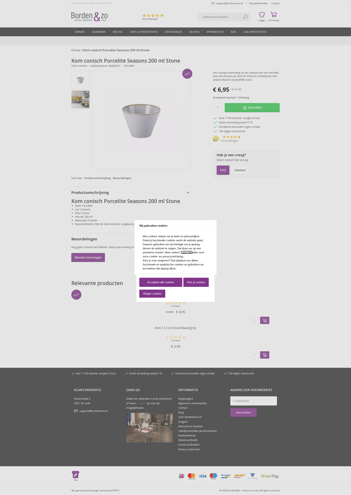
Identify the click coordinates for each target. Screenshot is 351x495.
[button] (160, 282)
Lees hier (187, 252)
